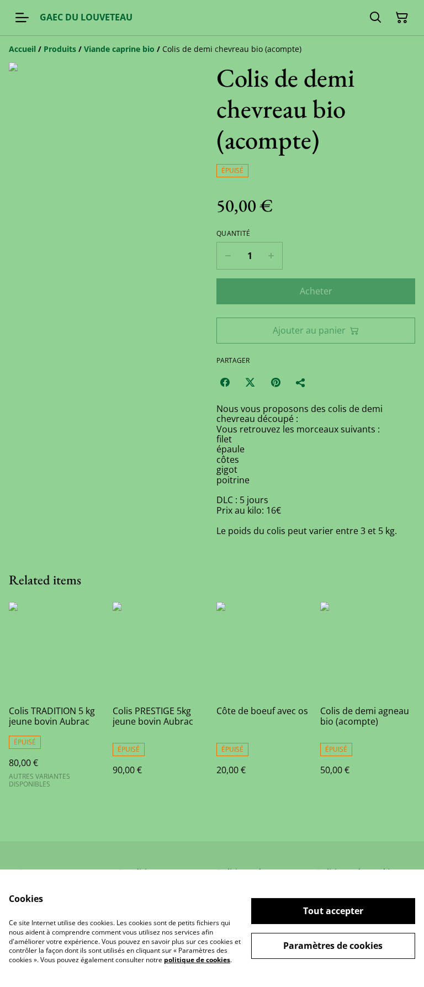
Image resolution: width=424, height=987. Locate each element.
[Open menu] (22, 18)
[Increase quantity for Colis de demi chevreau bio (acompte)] (271, 256)
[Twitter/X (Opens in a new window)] (250, 382)
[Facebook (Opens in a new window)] (224, 382)
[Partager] (301, 382)
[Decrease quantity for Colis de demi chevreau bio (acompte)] (227, 256)
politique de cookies (197, 959)
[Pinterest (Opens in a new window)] (275, 382)
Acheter (316, 291)
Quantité (233, 233)
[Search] (375, 18)
